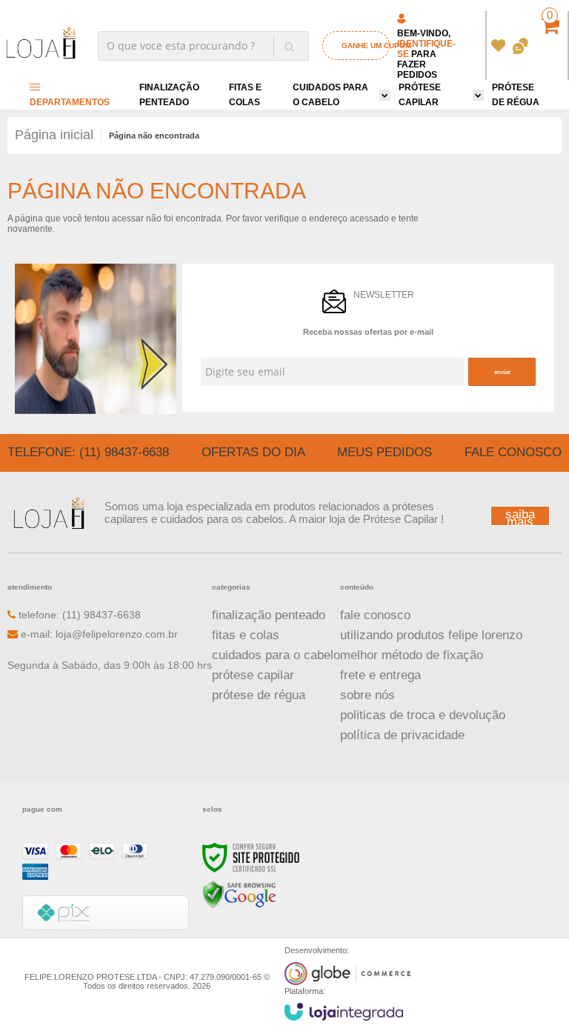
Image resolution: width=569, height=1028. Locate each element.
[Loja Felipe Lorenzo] (40, 45)
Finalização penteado (268, 615)
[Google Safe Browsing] (239, 894)
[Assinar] (501, 372)
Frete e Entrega (380, 675)
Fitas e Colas (245, 635)
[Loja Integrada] (343, 1012)
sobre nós (367, 695)
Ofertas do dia (253, 452)
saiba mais (520, 516)
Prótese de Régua (258, 695)
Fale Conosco (513, 452)
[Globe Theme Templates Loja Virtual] (347, 973)
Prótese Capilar (253, 675)
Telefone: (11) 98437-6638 (88, 452)
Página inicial (54, 134)
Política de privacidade (402, 735)
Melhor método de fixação (411, 655)
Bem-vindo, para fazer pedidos (426, 54)
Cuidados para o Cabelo (276, 655)
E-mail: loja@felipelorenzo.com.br (98, 634)
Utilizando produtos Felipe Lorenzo (431, 635)
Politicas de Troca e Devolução (422, 715)
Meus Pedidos (498, 46)
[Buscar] (289, 47)
